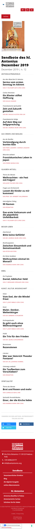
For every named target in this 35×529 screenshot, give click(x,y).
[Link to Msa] (10, 4)
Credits (13, 513)
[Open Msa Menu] (3, 4)
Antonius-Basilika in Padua (14, 496)
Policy (14, 519)
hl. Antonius (17, 491)
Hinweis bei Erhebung (6, 527)
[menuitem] (17, 477)
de (22, 10)
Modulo (20, 519)
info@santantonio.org (13, 463)
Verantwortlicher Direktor (13, 475)
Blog (5, 479)
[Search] (27, 9)
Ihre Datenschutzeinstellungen (13, 525)
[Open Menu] (32, 9)
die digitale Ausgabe (11, 482)
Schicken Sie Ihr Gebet (12, 502)
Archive (5, 16)
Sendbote (18, 470)
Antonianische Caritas (12, 499)
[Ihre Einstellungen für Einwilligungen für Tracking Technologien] (32, 526)
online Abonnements (11, 485)
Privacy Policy (20, 513)
